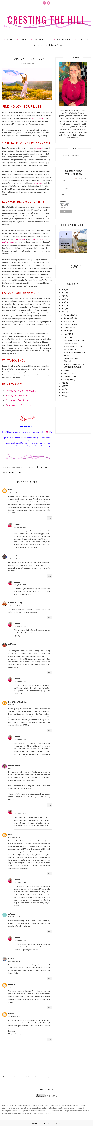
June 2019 (67, 334)
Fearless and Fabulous (18, 405)
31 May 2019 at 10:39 (20, 940)
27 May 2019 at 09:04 (20, 585)
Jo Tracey (12, 914)
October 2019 (68, 321)
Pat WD (11, 834)
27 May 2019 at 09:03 (20, 527)
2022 (63, 302)
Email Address (65, 181)
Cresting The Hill (46, 19)
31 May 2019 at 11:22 (14, 961)
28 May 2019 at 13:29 (14, 647)
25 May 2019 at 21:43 (14, 492)
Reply (49, 518)
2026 (63, 289)
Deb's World (12, 644)
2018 (63, 383)
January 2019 (68, 380)
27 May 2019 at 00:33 (14, 605)
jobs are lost (37, 183)
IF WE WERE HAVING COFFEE (74, 340)
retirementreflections (17, 556)
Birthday (63, 202)
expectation (40, 148)
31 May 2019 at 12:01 (14, 987)
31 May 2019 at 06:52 (14, 917)
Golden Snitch (37, 118)
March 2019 (67, 373)
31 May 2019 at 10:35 (20, 739)
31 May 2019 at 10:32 (20, 681)
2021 (63, 305)
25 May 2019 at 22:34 (14, 559)
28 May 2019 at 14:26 (14, 705)
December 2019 (69, 315)
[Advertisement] (73, 418)
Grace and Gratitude (17, 400)
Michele (11, 958)
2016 (63, 389)
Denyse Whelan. (14, 765)
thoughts (22, 473)
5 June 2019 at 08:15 (14, 1016)
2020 (63, 309)
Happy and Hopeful (17, 395)
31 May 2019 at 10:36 (20, 814)
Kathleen (11, 1013)
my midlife (13, 473)
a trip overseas (19, 239)
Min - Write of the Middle (17, 702)
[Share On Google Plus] (50, 467)
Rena (10, 490)
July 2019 (67, 331)
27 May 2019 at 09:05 (20, 626)
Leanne (17, 524)
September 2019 (69, 324)
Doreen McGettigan (16, 603)
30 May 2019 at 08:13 (14, 837)
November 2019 (69, 318)
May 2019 (67, 337)
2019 (63, 312)
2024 (63, 296)
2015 (63, 392)
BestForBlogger (57, 1123)
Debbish (11, 984)
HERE (47, 432)
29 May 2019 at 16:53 (14, 768)
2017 (63, 386)
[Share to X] (41, 467)
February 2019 (68, 376)
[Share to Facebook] (37, 467)
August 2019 (68, 327)
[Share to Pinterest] (46, 467)
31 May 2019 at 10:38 (20, 882)
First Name (64, 188)
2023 (63, 299)
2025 (63, 293)
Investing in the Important (21, 390)
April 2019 (67, 370)
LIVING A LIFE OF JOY (71, 343)
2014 (63, 395)
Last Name (64, 195)
